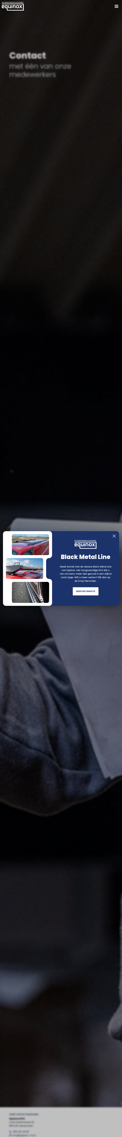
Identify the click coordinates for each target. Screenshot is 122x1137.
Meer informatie (85, 591)
